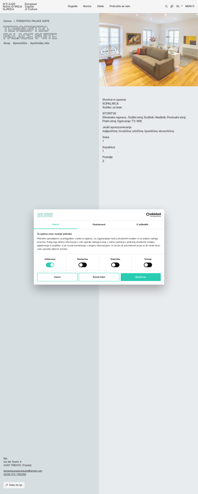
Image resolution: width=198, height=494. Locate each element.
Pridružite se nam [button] (120, 6)
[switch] (83, 265)
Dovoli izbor (99, 277)
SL (178, 6)
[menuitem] (72, 6)
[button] (166, 6)
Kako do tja (15, 485)
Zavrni (57, 277)
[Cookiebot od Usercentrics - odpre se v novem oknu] (148, 215)
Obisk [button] (100, 6)
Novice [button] (87, 6)
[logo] (20, 6)
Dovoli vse (140, 277)
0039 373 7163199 (14, 474)
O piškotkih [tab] (142, 224)
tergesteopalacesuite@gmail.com (22, 471)
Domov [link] (7, 21)
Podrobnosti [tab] (99, 224)
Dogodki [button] (72, 6)
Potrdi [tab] (55, 224)
